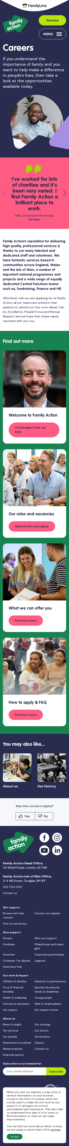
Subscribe (56, 1071)
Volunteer (9, 954)
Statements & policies (17, 1042)
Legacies (39, 960)
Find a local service (15, 923)
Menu (48, 34)
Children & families (14, 981)
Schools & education (16, 1003)
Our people (10, 1036)
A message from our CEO (30, 429)
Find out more (26, 620)
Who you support (45, 938)
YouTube (44, 850)
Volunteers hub (12, 966)
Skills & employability (47, 1003)
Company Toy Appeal (16, 960)
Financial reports (13, 1055)
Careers (39, 1042)
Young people (43, 997)
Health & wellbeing (14, 997)
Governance (42, 1036)
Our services (10, 1030)
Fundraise (9, 944)
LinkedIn (57, 850)
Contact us (10, 893)
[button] (64, 193)
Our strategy (42, 1024)
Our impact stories (46, 1010)
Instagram (57, 838)
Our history (41, 1030)
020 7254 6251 (12, 887)
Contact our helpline (47, 913)
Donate (52, 20)
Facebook (44, 838)
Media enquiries (13, 1048)
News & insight (12, 1024)
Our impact (10, 1010)
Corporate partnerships (49, 954)
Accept (15, 1136)
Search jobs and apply (32, 526)
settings (55, 1129)
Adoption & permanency (50, 981)
